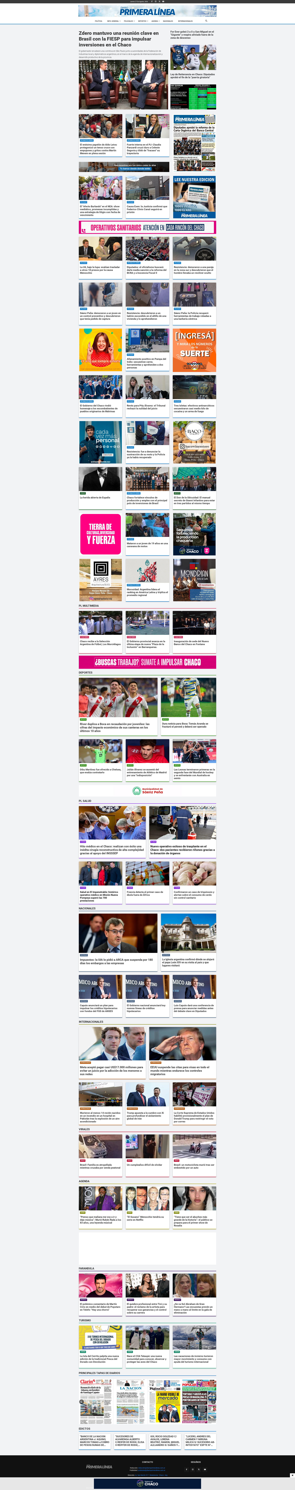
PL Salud (83, 841)
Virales (83, 1160)
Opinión (83, 493)
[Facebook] (152, 1)
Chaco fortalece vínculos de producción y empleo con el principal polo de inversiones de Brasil (147, 500)
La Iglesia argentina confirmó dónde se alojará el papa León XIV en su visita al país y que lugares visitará (188, 962)
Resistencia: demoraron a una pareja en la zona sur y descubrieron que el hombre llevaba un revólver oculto (194, 270)
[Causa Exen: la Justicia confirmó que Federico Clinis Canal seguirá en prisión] (147, 188)
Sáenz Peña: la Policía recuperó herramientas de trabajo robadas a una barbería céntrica (192, 316)
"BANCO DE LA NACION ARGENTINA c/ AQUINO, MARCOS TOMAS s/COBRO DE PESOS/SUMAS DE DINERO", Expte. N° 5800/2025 (94, 1443)
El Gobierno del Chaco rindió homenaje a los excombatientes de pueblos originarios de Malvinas (99, 408)
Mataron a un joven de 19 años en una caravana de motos (147, 545)
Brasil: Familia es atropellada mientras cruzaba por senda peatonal (100, 1166)
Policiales (128, 21)
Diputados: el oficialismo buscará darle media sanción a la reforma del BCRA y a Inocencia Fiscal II (147, 270)
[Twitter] (159, 1)
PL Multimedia (84, 637)
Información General (87, 140)
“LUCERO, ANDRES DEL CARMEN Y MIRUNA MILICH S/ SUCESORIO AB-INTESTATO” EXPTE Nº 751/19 (200, 1442)
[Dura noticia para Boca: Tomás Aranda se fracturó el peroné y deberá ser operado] (188, 697)
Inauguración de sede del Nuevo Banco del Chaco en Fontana (191, 643)
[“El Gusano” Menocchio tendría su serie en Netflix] (147, 1198)
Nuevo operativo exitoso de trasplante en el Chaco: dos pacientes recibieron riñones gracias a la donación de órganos (182, 850)
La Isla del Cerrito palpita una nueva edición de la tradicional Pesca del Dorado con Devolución (99, 1359)
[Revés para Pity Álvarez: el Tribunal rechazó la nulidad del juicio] (147, 387)
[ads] (124, 167)
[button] (206, 21)
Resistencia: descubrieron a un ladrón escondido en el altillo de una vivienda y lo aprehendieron (146, 316)
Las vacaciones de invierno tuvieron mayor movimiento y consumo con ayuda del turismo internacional (193, 1359)
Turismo (83, 1351)
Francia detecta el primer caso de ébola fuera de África (145, 893)
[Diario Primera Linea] (147, 11)
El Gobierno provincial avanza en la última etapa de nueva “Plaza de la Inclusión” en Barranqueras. (146, 644)
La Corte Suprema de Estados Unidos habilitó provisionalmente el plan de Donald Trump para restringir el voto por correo (194, 1117)
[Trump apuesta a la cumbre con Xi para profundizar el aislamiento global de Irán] (147, 1094)
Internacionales (185, 21)
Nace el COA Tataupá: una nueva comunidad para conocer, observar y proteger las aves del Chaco (146, 1359)
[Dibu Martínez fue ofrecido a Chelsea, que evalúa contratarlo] (100, 751)
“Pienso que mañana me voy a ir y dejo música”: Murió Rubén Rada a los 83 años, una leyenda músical (100, 1220)
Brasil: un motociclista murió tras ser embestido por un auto (194, 1166)
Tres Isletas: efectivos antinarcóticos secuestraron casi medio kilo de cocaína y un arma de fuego (194, 408)
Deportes (142, 21)
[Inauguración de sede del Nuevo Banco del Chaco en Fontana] (194, 623)
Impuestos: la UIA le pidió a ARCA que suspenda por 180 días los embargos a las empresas (116, 961)
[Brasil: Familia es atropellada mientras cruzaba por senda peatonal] (100, 1146)
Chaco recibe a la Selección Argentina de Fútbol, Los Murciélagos (100, 643)
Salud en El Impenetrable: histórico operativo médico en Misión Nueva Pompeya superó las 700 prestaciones (99, 896)
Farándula (84, 1299)
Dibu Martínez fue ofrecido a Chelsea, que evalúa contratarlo (100, 771)
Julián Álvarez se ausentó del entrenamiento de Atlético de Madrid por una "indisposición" (147, 772)
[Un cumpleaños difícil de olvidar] (147, 1146)
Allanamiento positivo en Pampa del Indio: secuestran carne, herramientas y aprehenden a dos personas (146, 363)
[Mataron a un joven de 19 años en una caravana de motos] (147, 525)
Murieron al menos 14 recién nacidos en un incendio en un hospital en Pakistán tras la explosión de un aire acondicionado (100, 1117)
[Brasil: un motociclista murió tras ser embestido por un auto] (194, 1146)
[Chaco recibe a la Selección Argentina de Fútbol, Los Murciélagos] (100, 623)
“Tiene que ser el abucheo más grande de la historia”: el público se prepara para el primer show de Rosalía (193, 1221)
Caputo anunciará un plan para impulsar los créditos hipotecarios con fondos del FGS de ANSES (98, 1008)
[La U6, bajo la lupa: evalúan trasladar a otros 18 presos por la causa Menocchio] (100, 249)
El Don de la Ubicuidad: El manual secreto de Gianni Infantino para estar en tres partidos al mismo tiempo (194, 500)
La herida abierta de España (95, 497)
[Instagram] (155, 1)
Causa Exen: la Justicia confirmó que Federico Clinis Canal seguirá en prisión (147, 209)
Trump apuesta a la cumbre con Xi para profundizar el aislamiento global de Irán (145, 1116)
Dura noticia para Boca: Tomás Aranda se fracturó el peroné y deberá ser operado (185, 725)
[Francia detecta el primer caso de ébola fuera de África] (147, 873)
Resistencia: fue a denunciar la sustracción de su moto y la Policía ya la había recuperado (146, 454)
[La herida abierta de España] (100, 479)
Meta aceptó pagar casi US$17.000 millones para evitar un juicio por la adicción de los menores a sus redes (111, 1071)
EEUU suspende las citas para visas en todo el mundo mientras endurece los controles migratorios (179, 1071)
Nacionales (168, 21)
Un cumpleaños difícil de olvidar (144, 1164)
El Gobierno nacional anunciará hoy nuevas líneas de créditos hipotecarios (146, 1008)
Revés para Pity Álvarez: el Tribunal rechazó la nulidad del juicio (146, 407)
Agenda (155, 21)
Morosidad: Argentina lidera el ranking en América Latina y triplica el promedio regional (147, 592)
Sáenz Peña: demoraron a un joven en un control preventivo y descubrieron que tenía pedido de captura (100, 316)
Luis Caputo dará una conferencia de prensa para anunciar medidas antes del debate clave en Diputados (194, 1008)
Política (98, 21)
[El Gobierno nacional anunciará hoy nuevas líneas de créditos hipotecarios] (147, 987)
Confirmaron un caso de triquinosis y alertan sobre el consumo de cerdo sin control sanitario (194, 895)
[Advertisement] (147, 1248)
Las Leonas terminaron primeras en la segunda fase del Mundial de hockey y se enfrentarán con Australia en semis (194, 774)
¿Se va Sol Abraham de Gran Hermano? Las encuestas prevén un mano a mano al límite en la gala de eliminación (193, 1308)
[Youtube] (163, 1)
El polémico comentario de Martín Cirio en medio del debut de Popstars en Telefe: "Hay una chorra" (100, 1307)
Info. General (113, 21)
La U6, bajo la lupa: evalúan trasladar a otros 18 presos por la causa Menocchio (100, 270)
